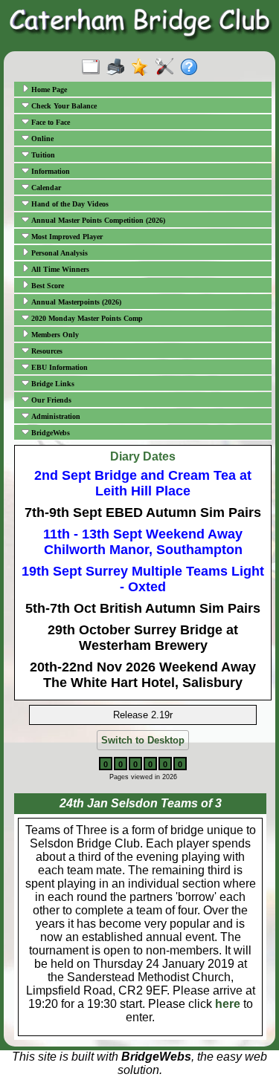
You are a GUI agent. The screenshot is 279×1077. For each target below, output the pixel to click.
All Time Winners (59, 269)
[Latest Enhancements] (143, 67)
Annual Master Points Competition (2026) (97, 220)
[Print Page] (118, 67)
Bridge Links (51, 384)
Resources (45, 351)
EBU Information (58, 367)
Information (49, 171)
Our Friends (50, 400)
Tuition (42, 155)
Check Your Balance (63, 106)
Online (41, 138)
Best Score (46, 286)
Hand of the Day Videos (69, 204)
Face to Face (49, 122)
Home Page (48, 89)
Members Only (54, 335)
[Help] (192, 67)
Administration (54, 416)
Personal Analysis (58, 253)
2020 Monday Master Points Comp (86, 318)
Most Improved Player (66, 236)
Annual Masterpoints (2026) (75, 302)
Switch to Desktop (143, 740)
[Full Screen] (94, 67)
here (227, 1004)
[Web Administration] (167, 67)
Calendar (45, 187)
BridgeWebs (49, 433)
